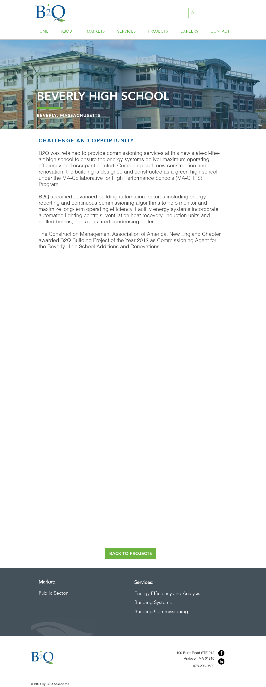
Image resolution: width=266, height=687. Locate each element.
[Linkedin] (221, 661)
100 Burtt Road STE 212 (195, 653)
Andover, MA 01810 (199, 658)
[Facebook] (221, 653)
